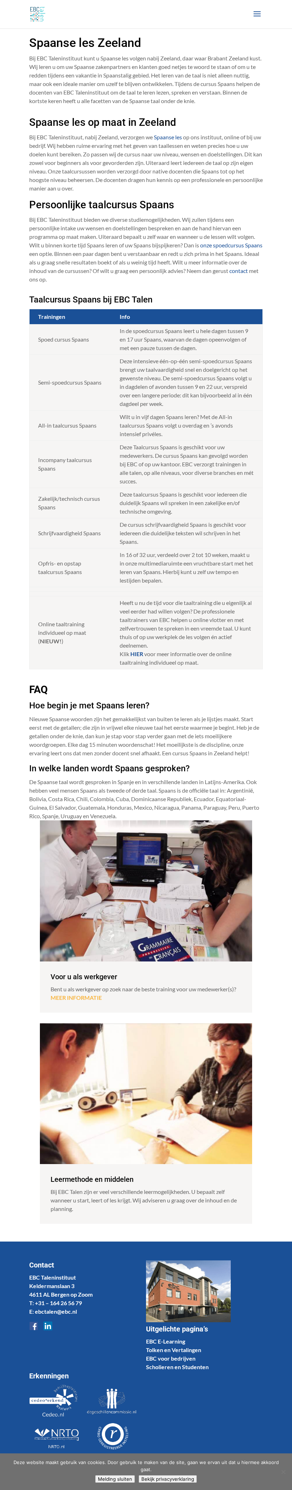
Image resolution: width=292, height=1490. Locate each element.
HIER (136, 653)
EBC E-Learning (165, 1341)
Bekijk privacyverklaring (167, 1479)
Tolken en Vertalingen (173, 1349)
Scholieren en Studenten (177, 1366)
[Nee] (283, 1471)
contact (238, 270)
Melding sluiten (115, 1479)
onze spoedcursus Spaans (231, 245)
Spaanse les (168, 137)
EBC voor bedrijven (170, 1358)
